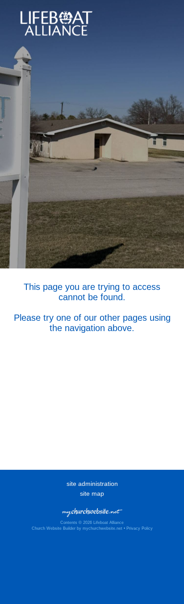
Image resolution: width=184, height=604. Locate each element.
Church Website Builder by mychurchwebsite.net (77, 528)
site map (92, 493)
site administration (92, 483)
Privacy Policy (139, 528)
